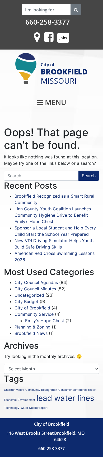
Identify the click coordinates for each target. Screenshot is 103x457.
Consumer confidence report (77, 390)
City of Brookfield (32, 307)
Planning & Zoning (32, 327)
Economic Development (19, 400)
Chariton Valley (14, 390)
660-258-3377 (47, 22)
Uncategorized (29, 295)
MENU (54, 102)
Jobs (63, 37)
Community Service (34, 314)
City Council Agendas (36, 282)
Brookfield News (31, 333)
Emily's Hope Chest (44, 320)
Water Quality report (34, 408)
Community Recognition (41, 390)
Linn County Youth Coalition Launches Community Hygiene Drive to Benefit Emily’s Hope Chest (53, 215)
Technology (11, 408)
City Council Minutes (35, 288)
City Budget (26, 301)
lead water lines (65, 398)
